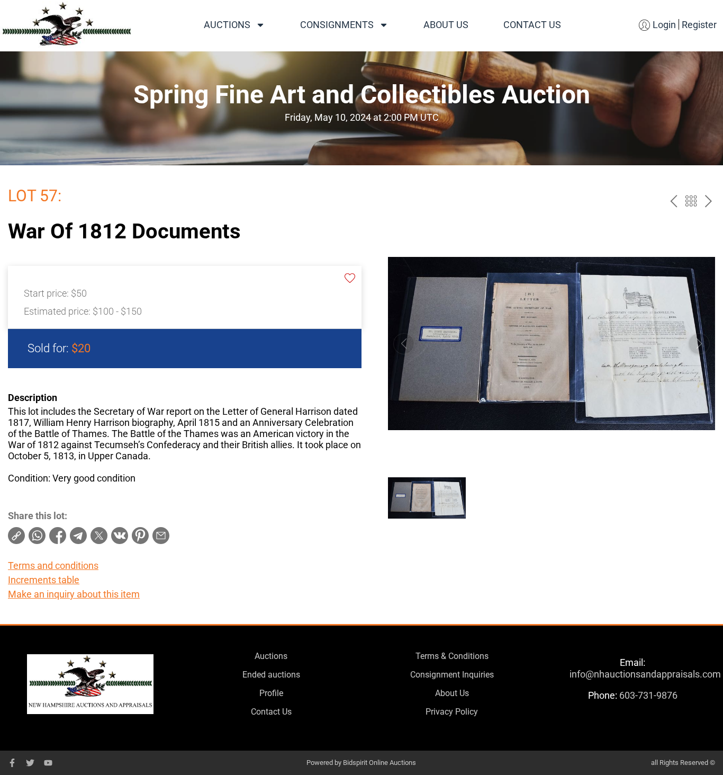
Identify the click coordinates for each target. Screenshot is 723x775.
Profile (271, 693)
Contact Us (532, 24)
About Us (445, 24)
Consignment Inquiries (452, 675)
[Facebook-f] (12, 763)
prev (673, 201)
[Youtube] (48, 763)
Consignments (337, 24)
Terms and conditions (53, 565)
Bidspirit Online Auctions (379, 763)
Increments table (43, 579)
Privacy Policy (452, 712)
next (708, 201)
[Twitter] (30, 763)
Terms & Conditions (452, 656)
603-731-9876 (648, 695)
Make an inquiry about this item (74, 594)
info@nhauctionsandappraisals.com (645, 674)
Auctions (227, 24)
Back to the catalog (691, 201)
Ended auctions (271, 675)
